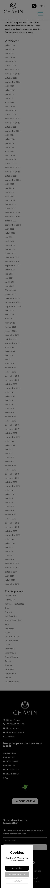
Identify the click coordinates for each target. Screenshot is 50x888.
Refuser (17, 881)
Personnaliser (17, 874)
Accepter (17, 868)
